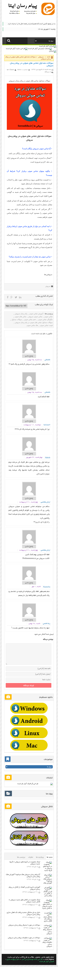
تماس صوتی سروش (35, 316)
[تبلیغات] (29, 708)
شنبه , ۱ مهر (36, 587)
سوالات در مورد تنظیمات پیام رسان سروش (24, 938)
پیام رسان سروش (21, 314)
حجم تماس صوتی (30, 319)
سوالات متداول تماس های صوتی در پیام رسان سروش (34, 322)
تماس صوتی (48, 316)
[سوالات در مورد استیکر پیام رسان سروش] (47, 934)
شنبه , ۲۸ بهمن (34, 624)
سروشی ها (48, 275)
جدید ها (49, 857)
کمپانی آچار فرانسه (46, 962)
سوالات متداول (16, 319)
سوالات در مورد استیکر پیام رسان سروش (24, 925)
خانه (48, 57)
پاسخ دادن (29, 356)
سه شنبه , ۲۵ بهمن (34, 360)
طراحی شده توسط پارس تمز (32, 959)
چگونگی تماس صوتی (45, 319)
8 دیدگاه (48, 72)
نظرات (30, 857)
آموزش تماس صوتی (36, 314)
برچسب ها (21, 857)
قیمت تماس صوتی (46, 325)
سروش (41, 57)
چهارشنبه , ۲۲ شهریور (34, 457)
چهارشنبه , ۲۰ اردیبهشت (28, 502)
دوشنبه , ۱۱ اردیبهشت (32, 425)
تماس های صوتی (20, 316)
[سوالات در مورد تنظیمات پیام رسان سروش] (47, 946)
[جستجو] (9, 40)
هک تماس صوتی (32, 325)
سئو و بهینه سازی (13, 959)
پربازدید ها (40, 857)
